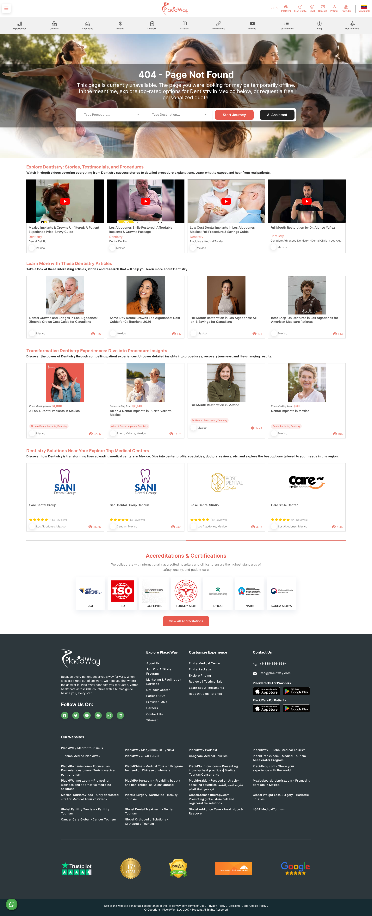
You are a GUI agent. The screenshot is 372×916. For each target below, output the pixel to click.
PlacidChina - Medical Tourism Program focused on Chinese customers (154, 768)
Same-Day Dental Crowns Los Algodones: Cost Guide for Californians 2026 (145, 320)
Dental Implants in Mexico (290, 411)
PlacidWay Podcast (203, 750)
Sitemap (152, 720)
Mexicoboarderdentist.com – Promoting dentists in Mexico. (281, 782)
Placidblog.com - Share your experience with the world (273, 768)
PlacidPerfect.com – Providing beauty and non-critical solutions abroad (152, 782)
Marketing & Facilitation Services (163, 681)
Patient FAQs (155, 696)
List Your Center (158, 690)
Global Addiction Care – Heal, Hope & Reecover (216, 811)
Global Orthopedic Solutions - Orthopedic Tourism (146, 821)
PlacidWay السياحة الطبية (142, 756)
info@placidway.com (275, 673)
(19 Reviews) (219, 519)
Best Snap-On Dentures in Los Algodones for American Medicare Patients (304, 320)
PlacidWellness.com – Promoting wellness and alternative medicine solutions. (86, 785)
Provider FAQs (156, 702)
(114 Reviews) (58, 519)
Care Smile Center (284, 505)
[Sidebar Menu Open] (6, 8)
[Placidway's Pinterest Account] (98, 715)
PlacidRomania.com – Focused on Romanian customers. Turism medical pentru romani (88, 770)
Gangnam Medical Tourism (208, 756)
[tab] (106, 540)
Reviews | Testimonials (205, 681)
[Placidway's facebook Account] (64, 715)
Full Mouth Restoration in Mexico (214, 405)
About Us (153, 663)
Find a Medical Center (205, 663)
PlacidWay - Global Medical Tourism (279, 750)
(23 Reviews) (299, 519)
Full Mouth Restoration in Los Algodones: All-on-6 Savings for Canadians (224, 320)
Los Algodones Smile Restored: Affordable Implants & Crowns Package (140, 230)
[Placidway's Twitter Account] (76, 715)
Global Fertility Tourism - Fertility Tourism (85, 811)
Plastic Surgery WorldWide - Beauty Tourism (151, 797)
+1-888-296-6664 (273, 663)
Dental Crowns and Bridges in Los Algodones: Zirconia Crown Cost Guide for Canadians (63, 320)
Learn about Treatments (206, 688)
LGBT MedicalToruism (269, 809)
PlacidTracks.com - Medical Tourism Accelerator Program (279, 758)
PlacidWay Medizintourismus (82, 748)
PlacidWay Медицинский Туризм (149, 750)
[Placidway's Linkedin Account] (120, 715)
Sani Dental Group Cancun (129, 505)
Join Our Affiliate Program (158, 671)
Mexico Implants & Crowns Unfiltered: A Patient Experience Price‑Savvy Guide (64, 230)
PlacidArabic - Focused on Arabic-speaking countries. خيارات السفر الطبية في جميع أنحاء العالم (216, 785)
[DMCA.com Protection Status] (178, 868)
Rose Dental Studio (204, 505)
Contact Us (154, 714)
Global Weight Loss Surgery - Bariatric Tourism (281, 797)
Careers (152, 708)
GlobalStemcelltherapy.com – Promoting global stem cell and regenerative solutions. (211, 799)
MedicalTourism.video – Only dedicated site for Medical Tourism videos (90, 797)
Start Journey (234, 115)
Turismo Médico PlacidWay (80, 756)
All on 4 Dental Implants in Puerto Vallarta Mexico (140, 413)
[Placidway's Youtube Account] (87, 715)
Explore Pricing (200, 675)
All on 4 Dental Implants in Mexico (54, 411)
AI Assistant (277, 115)
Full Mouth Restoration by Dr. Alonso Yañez (302, 227)
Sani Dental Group (42, 505)
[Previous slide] (32, 501)
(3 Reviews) (137, 519)
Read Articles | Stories (205, 694)
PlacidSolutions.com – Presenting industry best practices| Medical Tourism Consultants (213, 770)
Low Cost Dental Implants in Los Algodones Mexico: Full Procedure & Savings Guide (222, 230)
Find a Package (200, 669)
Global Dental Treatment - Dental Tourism (149, 811)
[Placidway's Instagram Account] (109, 715)
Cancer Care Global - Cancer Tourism (88, 819)
